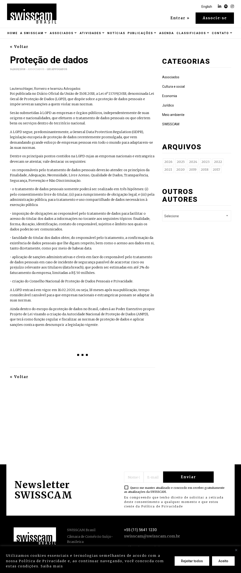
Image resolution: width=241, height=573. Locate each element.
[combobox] (196, 215)
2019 (193, 169)
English (206, 6)
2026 (168, 162)
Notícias (116, 33)
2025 (181, 162)
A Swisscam (32, 33)
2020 (180, 169)
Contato (220, 33)
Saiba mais (52, 566)
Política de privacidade (88, 566)
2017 (216, 169)
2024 (193, 162)
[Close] (236, 550)
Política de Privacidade (162, 506)
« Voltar (19, 47)
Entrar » (180, 18)
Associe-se (215, 18)
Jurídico (168, 105)
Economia (169, 96)
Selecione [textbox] (171, 216)
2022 (218, 162)
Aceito (223, 561)
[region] (120, 559)
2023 (205, 162)
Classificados (191, 33)
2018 (205, 169)
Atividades (90, 33)
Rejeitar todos (192, 561)
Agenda (166, 33)
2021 (168, 169)
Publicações (140, 33)
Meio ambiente (173, 115)
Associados (61, 33)
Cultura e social (173, 86)
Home (12, 33)
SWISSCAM (170, 124)
